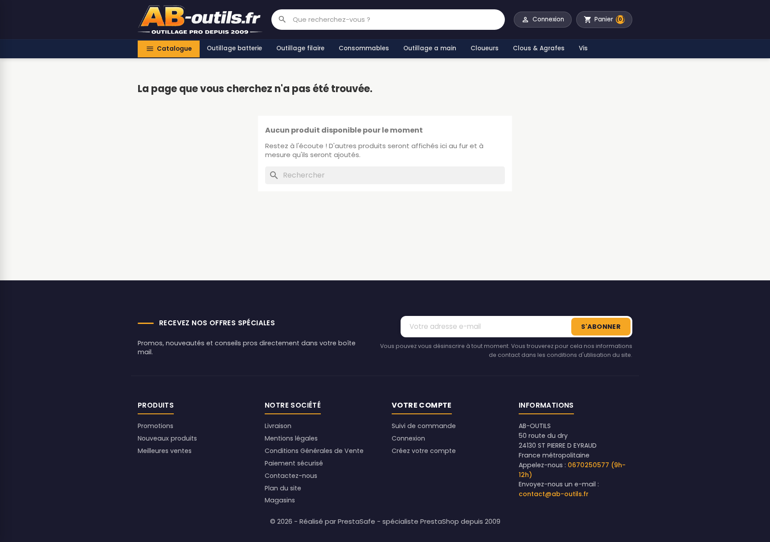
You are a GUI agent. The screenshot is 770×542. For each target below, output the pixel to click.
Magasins (280, 500)
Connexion (408, 438)
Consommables (364, 48)
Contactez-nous (291, 475)
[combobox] (398, 19)
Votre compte (422, 405)
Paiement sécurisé (294, 463)
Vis (583, 48)
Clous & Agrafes (539, 48)
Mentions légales (291, 438)
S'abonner (601, 326)
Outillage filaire (300, 48)
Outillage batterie (234, 48)
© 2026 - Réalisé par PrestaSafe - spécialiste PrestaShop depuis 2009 (385, 521)
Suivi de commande (424, 425)
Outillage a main (429, 48)
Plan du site (283, 488)
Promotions (155, 425)
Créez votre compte (424, 450)
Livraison (278, 425)
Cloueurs (485, 48)
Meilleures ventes (165, 450)
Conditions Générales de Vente (314, 450)
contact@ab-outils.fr (554, 493)
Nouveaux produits (167, 438)
